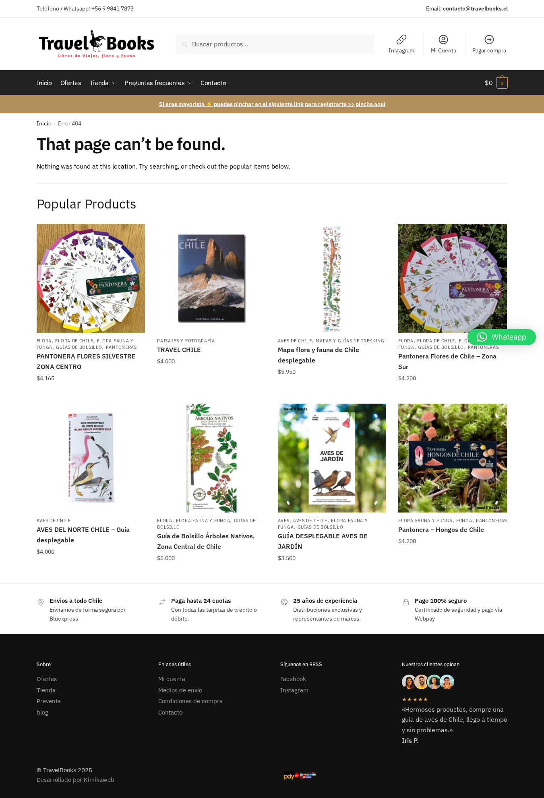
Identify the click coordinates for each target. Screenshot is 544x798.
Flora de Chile (74, 341)
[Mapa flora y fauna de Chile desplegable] (332, 278)
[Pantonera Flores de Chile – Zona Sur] (452, 278)
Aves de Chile (295, 341)
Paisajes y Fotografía (186, 341)
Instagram (401, 50)
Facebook (293, 679)
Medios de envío (180, 690)
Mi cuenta (171, 679)
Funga (464, 520)
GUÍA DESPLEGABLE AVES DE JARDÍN (323, 541)
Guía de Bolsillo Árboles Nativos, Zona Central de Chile (206, 541)
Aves (284, 520)
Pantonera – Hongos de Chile (441, 529)
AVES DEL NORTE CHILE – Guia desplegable (83, 534)
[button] (501, 337)
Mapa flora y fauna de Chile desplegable (318, 355)
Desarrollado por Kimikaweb (75, 779)
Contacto (170, 712)
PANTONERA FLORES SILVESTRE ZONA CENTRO (86, 361)
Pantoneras (121, 347)
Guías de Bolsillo (79, 347)
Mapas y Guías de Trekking (350, 341)
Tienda (46, 690)
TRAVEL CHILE (179, 350)
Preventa (49, 701)
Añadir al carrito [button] (91, 394)
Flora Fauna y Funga (203, 520)
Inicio (44, 123)
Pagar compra (489, 50)
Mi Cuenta (443, 50)
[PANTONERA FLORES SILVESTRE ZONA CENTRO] (91, 278)
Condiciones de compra (190, 701)
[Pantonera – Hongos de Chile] (452, 458)
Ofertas (47, 679)
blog (42, 712)
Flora (44, 341)
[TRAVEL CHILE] (211, 278)
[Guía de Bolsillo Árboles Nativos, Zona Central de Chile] (211, 458)
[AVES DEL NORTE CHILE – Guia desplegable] (91, 458)
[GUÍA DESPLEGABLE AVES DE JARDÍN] (332, 458)
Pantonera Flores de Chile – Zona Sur (447, 361)
